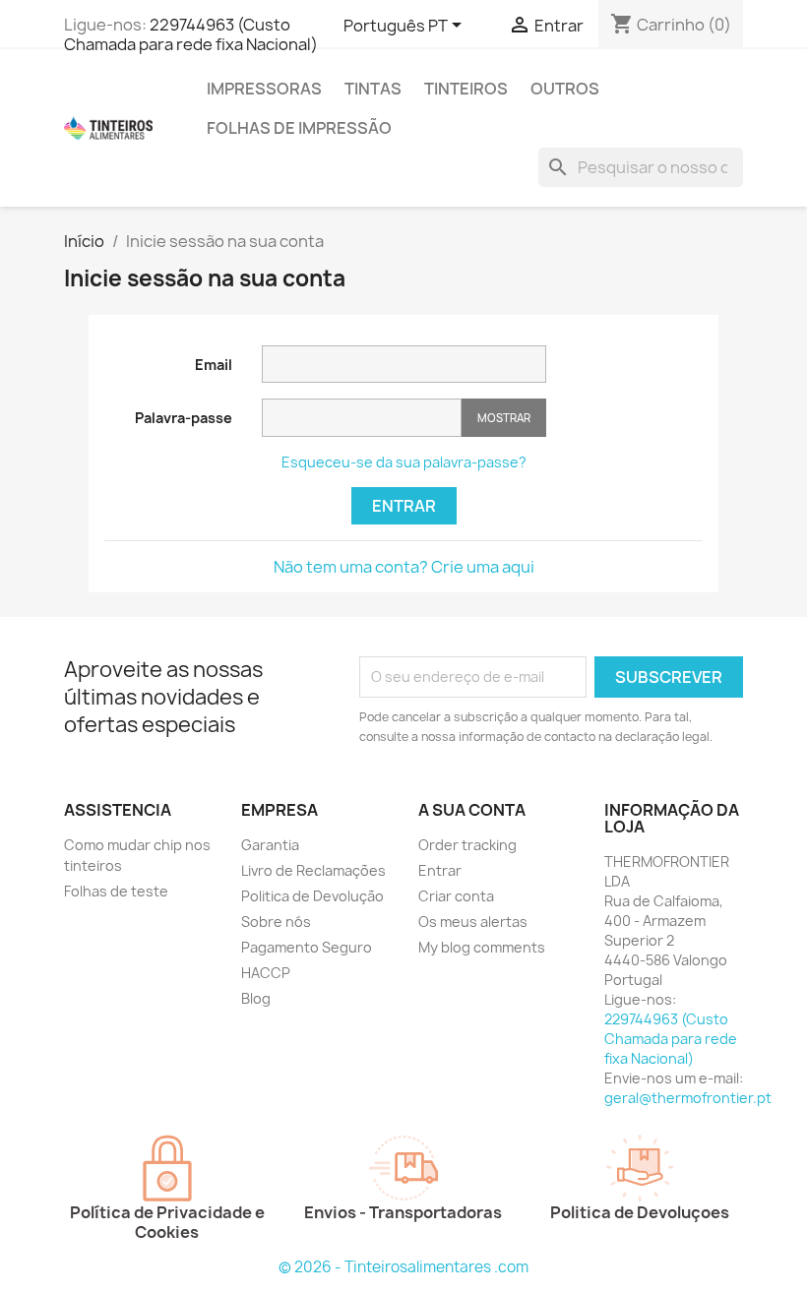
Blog (256, 998)
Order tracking (467, 844)
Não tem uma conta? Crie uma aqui (404, 567)
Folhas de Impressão (299, 128)
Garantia (270, 844)
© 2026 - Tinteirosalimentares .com (403, 1267)
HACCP (265, 972)
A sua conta (472, 810)
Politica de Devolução (312, 896)
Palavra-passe (183, 417)
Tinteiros (466, 88)
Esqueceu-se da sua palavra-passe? (404, 462)
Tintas (373, 88)
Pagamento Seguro (306, 947)
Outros (564, 88)
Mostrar (503, 417)
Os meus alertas (473, 921)
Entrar (404, 506)
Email (213, 364)
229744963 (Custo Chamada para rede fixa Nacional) (191, 34)
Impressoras (264, 88)
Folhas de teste (116, 891)
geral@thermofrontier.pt (688, 1097)
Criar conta (456, 896)
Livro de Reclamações (313, 870)
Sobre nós (276, 921)
